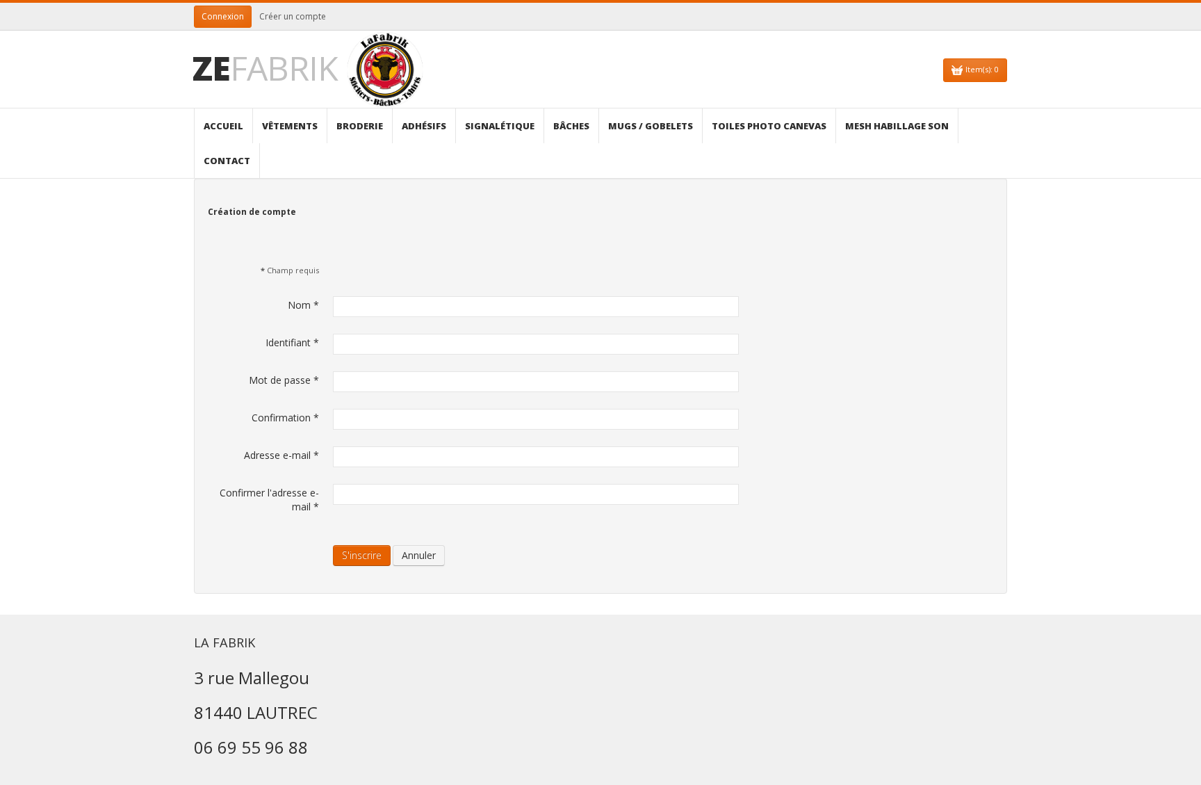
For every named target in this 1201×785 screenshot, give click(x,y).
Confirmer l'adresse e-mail (269, 499)
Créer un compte (292, 16)
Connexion (223, 16)
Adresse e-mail (281, 455)
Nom (303, 304)
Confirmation (285, 417)
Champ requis (290, 270)
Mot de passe (284, 380)
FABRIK (265, 67)
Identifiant (292, 342)
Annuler (419, 555)
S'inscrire (362, 555)
